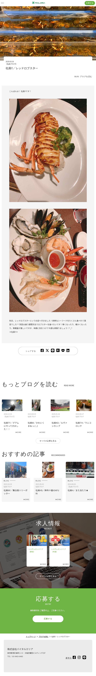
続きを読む (12, 417)
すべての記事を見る (48, 441)
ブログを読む (43, 636)
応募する (89, 3)
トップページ (31, 636)
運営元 (69, 658)
